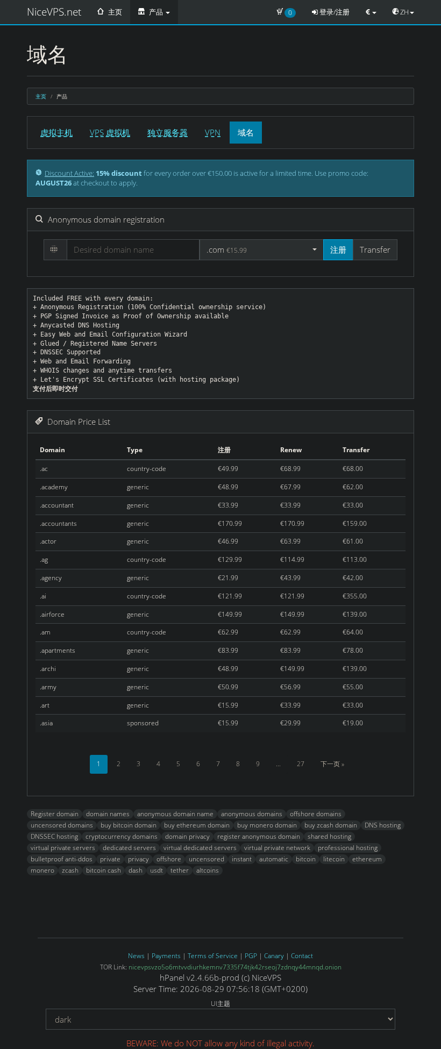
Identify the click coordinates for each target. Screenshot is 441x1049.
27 (300, 763)
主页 (114, 12)
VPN (212, 132)
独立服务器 (167, 132)
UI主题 (220, 1003)
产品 (156, 12)
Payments (166, 955)
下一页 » (332, 763)
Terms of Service (213, 955)
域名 (246, 132)
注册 (338, 249)
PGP (251, 955)
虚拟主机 (56, 132)
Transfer (375, 249)
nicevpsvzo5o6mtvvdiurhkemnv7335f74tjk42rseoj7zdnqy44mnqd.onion (235, 967)
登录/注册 (334, 12)
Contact (302, 955)
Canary (274, 955)
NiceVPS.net (54, 12)
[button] (262, 249)
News (136, 955)
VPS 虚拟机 (110, 132)
